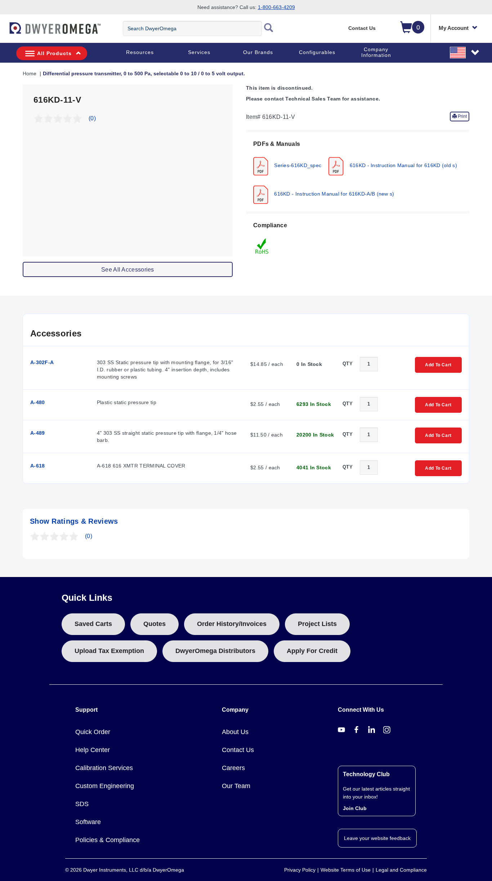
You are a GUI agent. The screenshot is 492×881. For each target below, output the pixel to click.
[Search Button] (269, 28)
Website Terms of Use (346, 870)
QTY (348, 363)
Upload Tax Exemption (109, 650)
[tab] (357, 172)
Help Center (92, 749)
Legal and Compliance (401, 870)
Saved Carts (93, 623)
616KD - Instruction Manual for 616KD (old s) (402, 165)
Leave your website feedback (377, 838)
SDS (82, 804)
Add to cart (438, 364)
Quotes (154, 623)
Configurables (317, 52)
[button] (465, 52)
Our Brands (258, 52)
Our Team (236, 786)
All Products (54, 53)
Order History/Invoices (232, 623)
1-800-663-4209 (276, 7)
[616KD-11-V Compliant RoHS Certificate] (262, 246)
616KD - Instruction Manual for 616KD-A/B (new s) (333, 193)
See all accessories (127, 270)
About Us (235, 731)
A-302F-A (42, 362)
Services (199, 52)
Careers (233, 768)
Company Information (376, 52)
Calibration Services (104, 768)
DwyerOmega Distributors (215, 650)
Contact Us (362, 28)
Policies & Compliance (107, 840)
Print (462, 116)
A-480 (37, 402)
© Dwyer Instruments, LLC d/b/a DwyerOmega (124, 870)
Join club (355, 808)
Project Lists (317, 623)
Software (88, 822)
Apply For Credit (312, 650)
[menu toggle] (31, 52)
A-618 (37, 466)
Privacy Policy (300, 870)
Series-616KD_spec (297, 165)
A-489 (37, 433)
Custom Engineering (104, 786)
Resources (140, 52)
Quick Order (92, 731)
